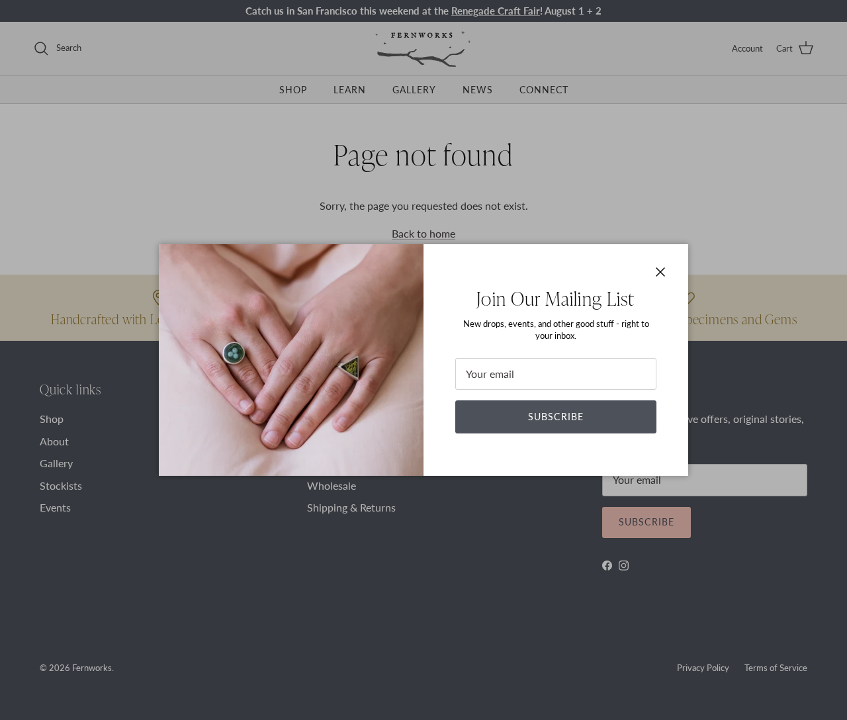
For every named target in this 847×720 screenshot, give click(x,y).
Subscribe (556, 416)
